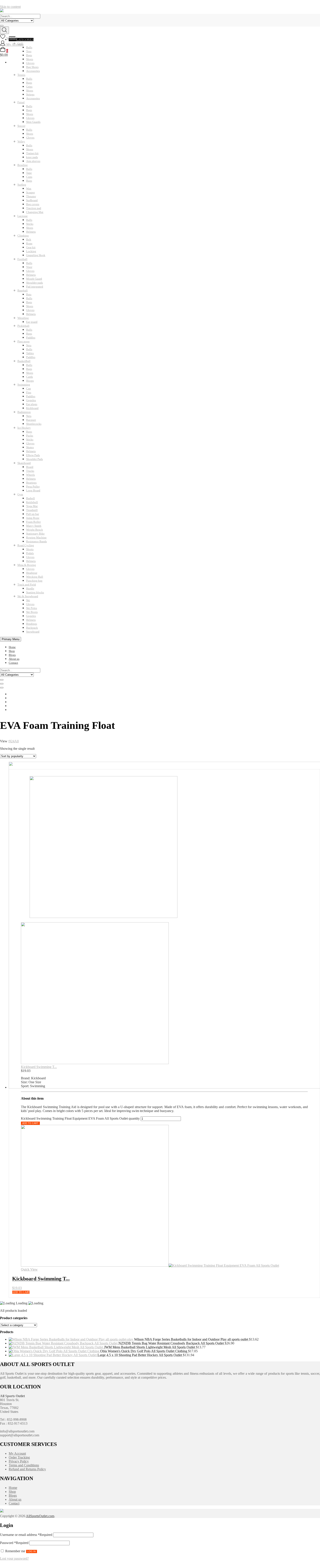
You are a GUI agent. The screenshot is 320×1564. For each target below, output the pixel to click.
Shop (12, 651)
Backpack (32, 627)
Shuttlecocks (33, 423)
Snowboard (32, 631)
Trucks (30, 470)
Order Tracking (19, 1457)
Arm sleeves (33, 161)
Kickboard (32, 408)
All (16, 741)
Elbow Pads (33, 455)
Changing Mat (34, 212)
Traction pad (33, 208)
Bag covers (32, 204)
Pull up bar (32, 514)
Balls (29, 78)
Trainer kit (32, 153)
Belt (28, 239)
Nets (28, 345)
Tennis (21, 74)
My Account (17, 1453)
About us (14, 658)
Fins (28, 392)
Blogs (12, 655)
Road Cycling (25, 545)
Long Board (33, 490)
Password (14, 1543)
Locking (31, 251)
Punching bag (34, 580)
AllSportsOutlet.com (40, 1516)
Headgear (31, 572)
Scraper (30, 192)
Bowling (22, 165)
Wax (28, 188)
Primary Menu (10, 639)
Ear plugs (31, 404)
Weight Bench (34, 529)
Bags (29, 82)
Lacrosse (22, 216)
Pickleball (23, 325)
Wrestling (23, 318)
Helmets (31, 231)
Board (29, 467)
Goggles (31, 400)
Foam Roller (33, 521)
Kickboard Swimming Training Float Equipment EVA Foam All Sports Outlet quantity (80, 1118)
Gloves (30, 118)
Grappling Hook (35, 255)
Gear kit (30, 247)
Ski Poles (31, 608)
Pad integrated (34, 286)
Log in (31, 1551)
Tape (29, 172)
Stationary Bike (35, 533)
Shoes (29, 90)
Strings (30, 94)
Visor (29, 267)
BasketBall (23, 361)
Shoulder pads (34, 282)
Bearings (31, 482)
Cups (29, 176)
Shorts (30, 549)
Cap (28, 388)
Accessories (33, 71)
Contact (13, 662)
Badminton (24, 412)
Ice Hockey (24, 427)
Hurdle (30, 588)
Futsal (21, 102)
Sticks (29, 223)
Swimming (23, 384)
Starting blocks (35, 592)
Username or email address (26, 1535)
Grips (29, 86)
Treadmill (32, 510)
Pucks (29, 435)
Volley (21, 141)
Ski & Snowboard (27, 596)
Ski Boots (32, 612)
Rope (29, 243)
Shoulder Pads (34, 459)
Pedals (30, 553)
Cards (29, 376)
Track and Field (26, 584)
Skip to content (10, 6)
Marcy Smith (33, 525)
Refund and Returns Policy (27, 1469)
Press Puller (33, 486)
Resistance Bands (36, 541)
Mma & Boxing (26, 565)
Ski (28, 600)
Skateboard (24, 463)
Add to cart (30, 1123)
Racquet (31, 419)
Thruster (31, 196)
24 (12, 741)
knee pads (32, 157)
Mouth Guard (34, 278)
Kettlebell (32, 502)
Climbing (23, 235)
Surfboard (32, 200)
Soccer (21, 125)
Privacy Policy (19, 1461)
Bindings (31, 623)
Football (22, 259)
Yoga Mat (32, 506)
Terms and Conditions (24, 1465)
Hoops (30, 380)
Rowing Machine (36, 537)
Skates (30, 447)
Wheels (30, 474)
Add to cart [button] (21, 1292)
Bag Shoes (32, 67)
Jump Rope (32, 518)
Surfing (21, 184)
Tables (30, 353)
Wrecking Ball (34, 576)
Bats (28, 294)
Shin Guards (33, 122)
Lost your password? (14, 1558)
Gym (20, 494)
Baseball (22, 290)
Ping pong (23, 341)
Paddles (30, 337)
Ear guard (31, 321)
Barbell (30, 498)
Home (12, 647)
